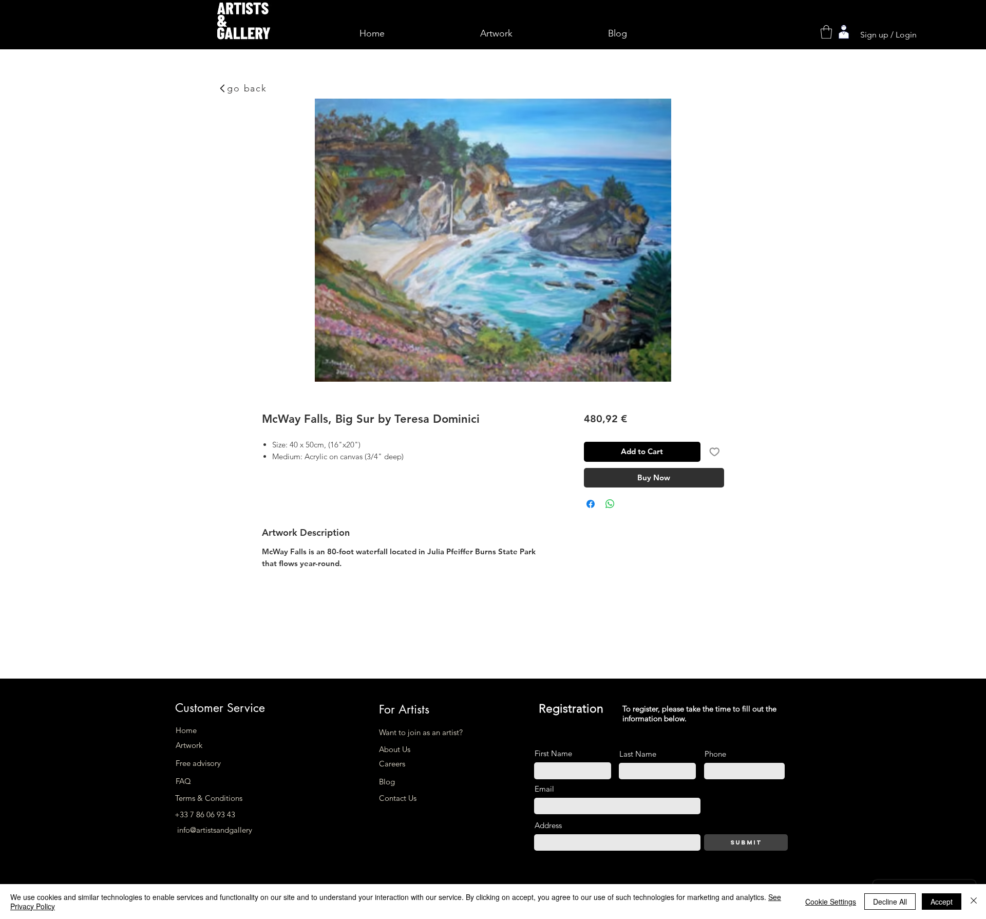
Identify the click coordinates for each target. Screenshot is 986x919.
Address (548, 825)
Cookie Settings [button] (830, 901)
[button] (826, 32)
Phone (715, 754)
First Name (553, 753)
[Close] (974, 901)
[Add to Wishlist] (715, 452)
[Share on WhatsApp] (610, 504)
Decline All (890, 901)
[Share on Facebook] (590, 504)
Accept (942, 901)
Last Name (637, 754)
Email (544, 789)
